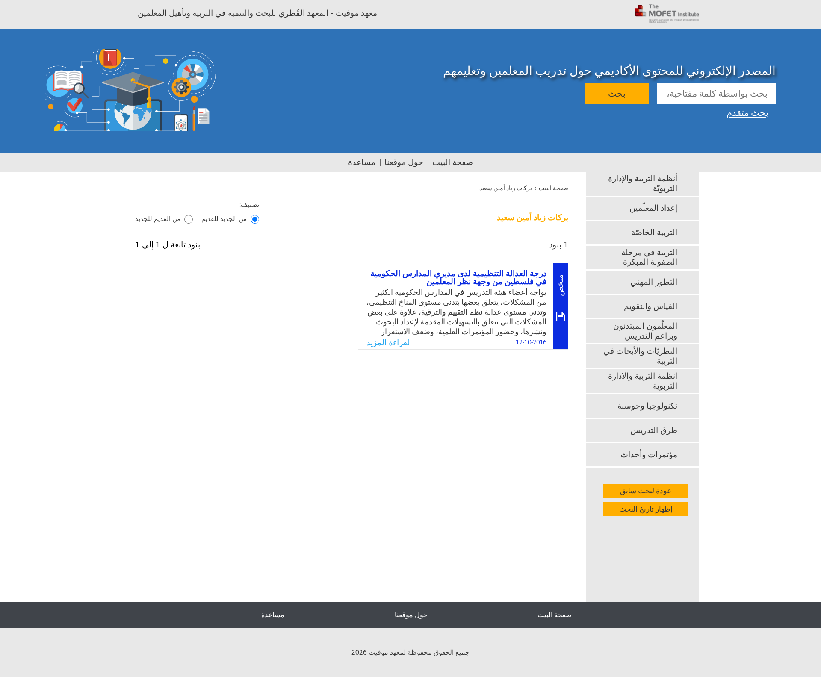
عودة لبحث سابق (645, 491)
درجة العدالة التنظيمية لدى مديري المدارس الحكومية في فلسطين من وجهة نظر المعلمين (458, 278)
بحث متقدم (747, 112)
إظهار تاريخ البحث (646, 509)
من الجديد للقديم (224, 219)
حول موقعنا (403, 162)
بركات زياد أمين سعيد (505, 188)
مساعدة (361, 162)
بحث (617, 93)
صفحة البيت (452, 162)
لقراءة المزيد (388, 343)
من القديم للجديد (157, 219)
